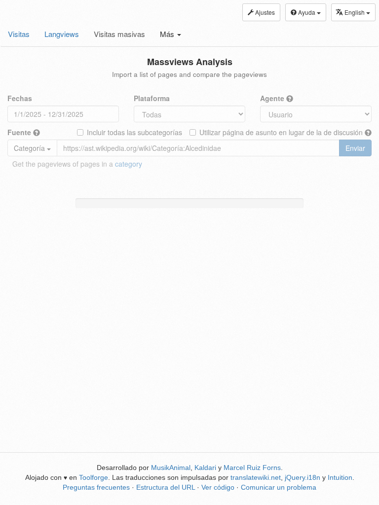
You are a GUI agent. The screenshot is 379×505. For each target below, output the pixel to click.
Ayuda (307, 12)
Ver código (217, 487)
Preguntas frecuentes (96, 487)
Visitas (19, 34)
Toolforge (93, 477)
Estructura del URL (165, 487)
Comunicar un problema (278, 487)
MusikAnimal (170, 467)
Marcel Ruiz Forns (252, 467)
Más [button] (168, 34)
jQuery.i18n (302, 477)
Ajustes (264, 12)
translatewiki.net (255, 477)
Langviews (61, 34)
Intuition (340, 477)
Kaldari (205, 467)
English (355, 12)
